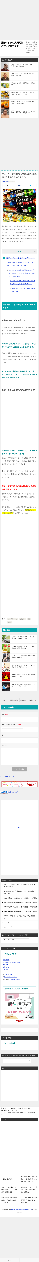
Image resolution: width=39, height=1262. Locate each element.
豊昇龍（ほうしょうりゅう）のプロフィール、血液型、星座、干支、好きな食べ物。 (23, 112)
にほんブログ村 (13, 792)
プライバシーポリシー (10, 977)
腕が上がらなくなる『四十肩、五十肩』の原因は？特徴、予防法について (23, 666)
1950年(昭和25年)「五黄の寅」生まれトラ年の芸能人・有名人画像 (20, 892)
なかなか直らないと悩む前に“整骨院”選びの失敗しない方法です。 (23, 656)
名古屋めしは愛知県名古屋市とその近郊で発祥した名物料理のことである (29, 1179)
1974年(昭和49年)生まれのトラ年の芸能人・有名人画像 (20, 902)
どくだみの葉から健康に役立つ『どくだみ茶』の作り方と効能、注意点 (23, 637)
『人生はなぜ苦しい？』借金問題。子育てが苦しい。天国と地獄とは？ (29, 1200)
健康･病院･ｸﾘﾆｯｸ (12, 619)
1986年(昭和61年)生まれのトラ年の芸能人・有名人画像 (20, 907)
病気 (29, 619)
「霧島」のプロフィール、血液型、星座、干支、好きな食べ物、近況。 (22, 65)
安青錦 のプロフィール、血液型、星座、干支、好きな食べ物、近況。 (23, 74)
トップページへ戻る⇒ (8, 776)
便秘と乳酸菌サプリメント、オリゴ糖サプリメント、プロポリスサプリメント (23, 93)
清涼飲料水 (22, 619)
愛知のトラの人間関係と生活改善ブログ (21, 1209)
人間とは (5, 964)
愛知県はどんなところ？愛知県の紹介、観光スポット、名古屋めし (29, 1189)
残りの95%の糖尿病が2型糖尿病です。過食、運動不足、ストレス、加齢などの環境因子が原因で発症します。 (22, 273)
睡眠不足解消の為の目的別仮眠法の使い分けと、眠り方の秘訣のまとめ (23, 685)
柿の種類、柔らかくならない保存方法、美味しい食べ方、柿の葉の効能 (23, 102)
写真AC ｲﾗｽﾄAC (15, 979)
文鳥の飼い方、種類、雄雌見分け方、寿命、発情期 (23, 83)
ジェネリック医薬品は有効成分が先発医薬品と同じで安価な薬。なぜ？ (11, 700)
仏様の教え (6, 967)
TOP (16, 1108)
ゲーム (19, 827)
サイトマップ (8, 927)
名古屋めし (6, 960)
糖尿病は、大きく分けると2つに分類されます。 (20, 258)
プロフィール (8, 974)
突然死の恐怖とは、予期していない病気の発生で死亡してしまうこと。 (23, 675)
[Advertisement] (19, 20)
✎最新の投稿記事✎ (7, 1179)
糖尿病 (10, 622)
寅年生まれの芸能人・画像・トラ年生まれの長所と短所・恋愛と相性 (19, 885)
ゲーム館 (6, 923)
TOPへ (29, 1260)
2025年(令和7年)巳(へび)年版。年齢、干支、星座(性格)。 (19, 917)
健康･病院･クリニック (8, 181)
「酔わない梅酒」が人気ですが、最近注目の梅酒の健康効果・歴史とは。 (23, 647)
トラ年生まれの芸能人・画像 (11, 962)
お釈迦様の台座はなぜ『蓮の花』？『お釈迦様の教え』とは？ (9, 1200)
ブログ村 (5, 969)
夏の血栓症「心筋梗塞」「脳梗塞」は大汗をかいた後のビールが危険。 (29, 700)
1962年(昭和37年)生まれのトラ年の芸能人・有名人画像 (20, 898)
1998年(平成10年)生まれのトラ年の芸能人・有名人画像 (20, 911)
